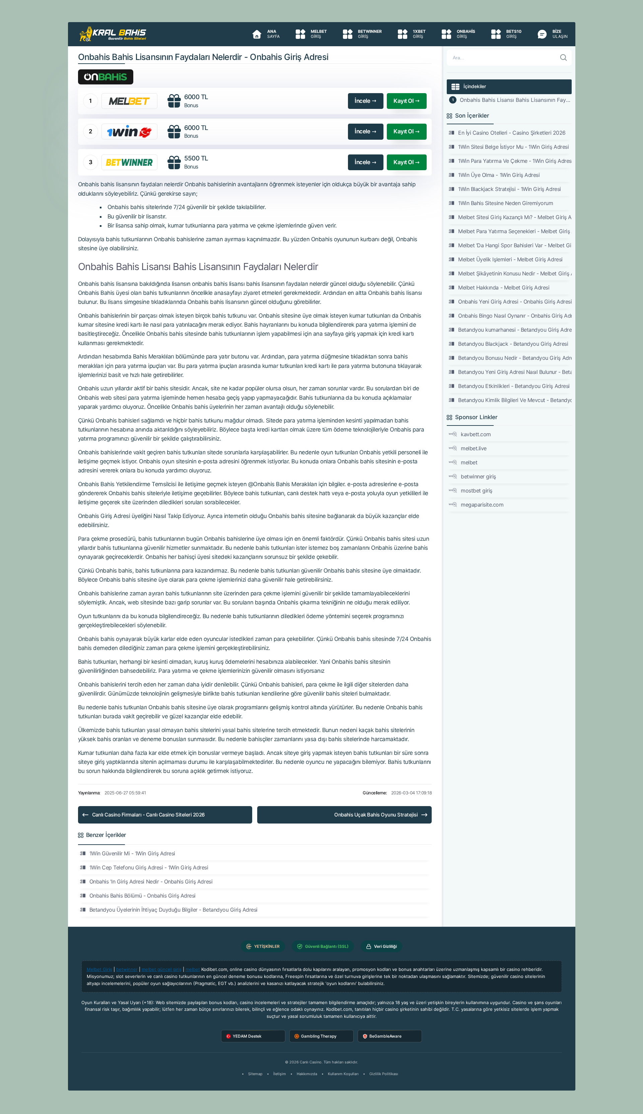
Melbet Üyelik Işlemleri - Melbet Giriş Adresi (510, 259)
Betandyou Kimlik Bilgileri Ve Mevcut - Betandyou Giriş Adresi (514, 400)
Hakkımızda (307, 1073)
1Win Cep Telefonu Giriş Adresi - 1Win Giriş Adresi (148, 867)
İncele (362, 100)
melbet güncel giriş (162, 969)
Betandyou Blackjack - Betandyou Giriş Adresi (513, 343)
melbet (469, 462)
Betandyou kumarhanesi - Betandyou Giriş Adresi (514, 329)
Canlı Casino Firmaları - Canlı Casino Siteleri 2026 (148, 814)
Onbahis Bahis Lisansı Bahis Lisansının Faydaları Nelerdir (515, 99)
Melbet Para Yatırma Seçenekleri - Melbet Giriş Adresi (514, 231)
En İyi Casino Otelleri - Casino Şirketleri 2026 (511, 132)
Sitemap (255, 1073)
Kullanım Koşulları (343, 1073)
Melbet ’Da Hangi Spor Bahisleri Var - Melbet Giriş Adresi (514, 245)
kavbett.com (476, 434)
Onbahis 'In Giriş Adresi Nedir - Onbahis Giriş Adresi (151, 881)
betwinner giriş (478, 476)
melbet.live (474, 448)
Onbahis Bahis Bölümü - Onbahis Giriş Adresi (142, 895)
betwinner (127, 969)
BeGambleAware (385, 1036)
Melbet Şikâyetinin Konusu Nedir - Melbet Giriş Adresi (514, 273)
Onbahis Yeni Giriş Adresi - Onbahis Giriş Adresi (514, 301)
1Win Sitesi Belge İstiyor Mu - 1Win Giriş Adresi (513, 146)
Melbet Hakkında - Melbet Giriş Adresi (503, 287)
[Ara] (563, 57)
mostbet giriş (476, 490)
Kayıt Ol (403, 100)
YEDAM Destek (247, 1036)
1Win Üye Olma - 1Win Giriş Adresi (499, 175)
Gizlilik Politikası (383, 1073)
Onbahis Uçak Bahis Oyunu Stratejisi (376, 814)
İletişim (279, 1073)
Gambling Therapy (319, 1036)
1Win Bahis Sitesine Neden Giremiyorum (505, 203)
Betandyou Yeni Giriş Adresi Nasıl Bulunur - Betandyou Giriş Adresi (514, 372)
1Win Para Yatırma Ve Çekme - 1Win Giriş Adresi (514, 160)
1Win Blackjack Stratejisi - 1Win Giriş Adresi (509, 189)
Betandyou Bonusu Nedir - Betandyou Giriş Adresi (514, 357)
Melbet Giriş (99, 969)
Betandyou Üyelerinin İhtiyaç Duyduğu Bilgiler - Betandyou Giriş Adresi (173, 909)
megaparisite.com (482, 504)
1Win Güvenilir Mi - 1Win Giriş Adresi (132, 853)
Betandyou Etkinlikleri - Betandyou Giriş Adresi (513, 386)
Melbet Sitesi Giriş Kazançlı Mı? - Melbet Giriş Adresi (514, 217)
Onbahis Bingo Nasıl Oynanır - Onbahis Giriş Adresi (514, 315)
